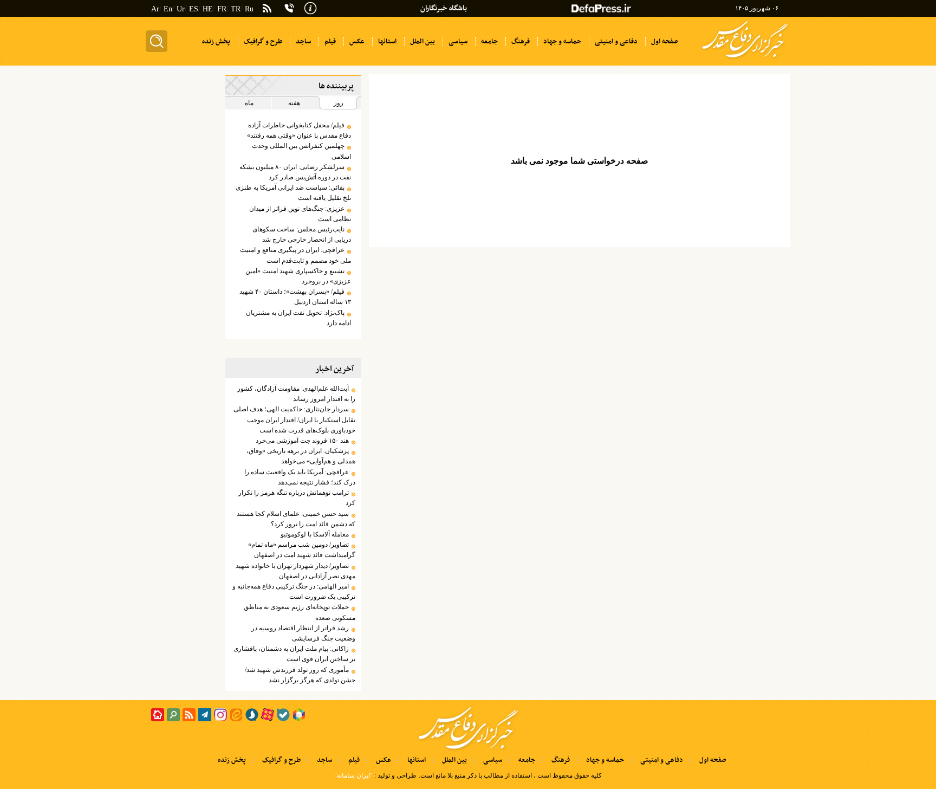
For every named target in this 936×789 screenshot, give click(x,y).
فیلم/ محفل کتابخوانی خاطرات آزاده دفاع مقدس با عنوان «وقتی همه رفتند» (298, 130)
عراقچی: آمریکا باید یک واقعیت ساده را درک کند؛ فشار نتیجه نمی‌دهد (299, 477)
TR (235, 9)
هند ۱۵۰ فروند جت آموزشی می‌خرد (302, 440)
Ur (181, 9)
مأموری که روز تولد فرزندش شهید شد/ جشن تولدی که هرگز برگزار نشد (300, 675)
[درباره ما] (310, 7)
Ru (249, 9)
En (168, 9)
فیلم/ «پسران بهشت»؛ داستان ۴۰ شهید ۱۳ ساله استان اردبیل (294, 297)
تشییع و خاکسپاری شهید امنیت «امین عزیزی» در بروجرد (297, 276)
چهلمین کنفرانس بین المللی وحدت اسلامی (301, 151)
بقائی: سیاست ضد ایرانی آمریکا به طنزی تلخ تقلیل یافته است (293, 193)
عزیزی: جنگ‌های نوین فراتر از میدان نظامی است (299, 214)
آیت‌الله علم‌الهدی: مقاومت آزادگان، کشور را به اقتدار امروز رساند (296, 394)
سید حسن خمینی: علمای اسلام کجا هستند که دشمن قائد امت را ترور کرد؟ (296, 519)
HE (208, 9)
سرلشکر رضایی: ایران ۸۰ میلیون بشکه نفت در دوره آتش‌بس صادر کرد (294, 172)
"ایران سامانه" (353, 775)
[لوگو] (745, 58)
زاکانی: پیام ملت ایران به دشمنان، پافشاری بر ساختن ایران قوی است (294, 654)
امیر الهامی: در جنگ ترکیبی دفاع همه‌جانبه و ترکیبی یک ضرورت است (293, 591)
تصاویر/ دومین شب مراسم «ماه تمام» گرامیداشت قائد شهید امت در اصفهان (301, 550)
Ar (155, 9)
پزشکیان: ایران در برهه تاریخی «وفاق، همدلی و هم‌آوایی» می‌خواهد (300, 456)
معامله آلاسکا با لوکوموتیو (315, 534)
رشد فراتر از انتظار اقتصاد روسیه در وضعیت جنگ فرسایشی (303, 633)
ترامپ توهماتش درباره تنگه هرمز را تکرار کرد (296, 498)
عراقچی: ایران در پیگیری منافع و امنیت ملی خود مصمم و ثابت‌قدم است (295, 255)
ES (193, 9)
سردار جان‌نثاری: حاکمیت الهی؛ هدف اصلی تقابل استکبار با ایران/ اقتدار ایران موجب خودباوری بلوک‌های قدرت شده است (294, 419)
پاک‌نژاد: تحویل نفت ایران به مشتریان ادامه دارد (298, 318)
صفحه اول (712, 760)
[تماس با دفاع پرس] (289, 8)
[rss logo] (267, 9)
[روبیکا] (299, 714)
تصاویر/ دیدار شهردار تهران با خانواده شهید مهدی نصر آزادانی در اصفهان (295, 571)
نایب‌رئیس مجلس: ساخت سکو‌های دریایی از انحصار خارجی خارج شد (301, 234)
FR (221, 9)
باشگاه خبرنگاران (443, 8)
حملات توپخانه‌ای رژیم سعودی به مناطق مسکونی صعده (299, 612)
